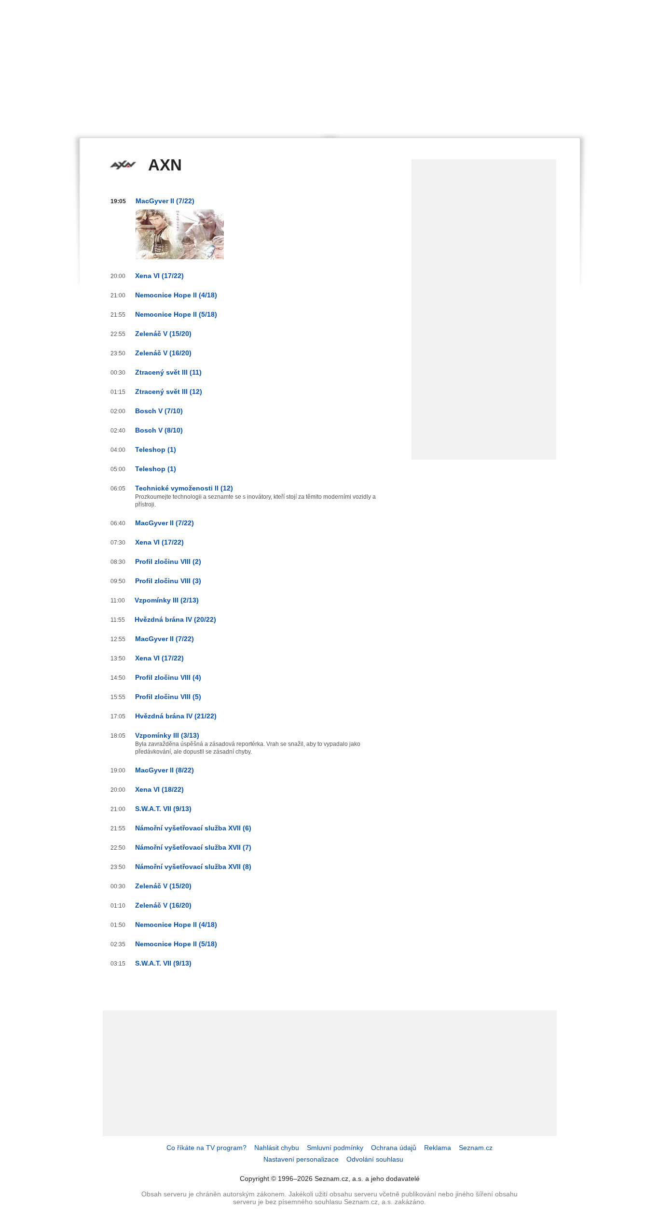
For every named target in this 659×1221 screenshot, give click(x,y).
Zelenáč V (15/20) (163, 333)
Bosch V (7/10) (159, 411)
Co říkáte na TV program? (206, 1147)
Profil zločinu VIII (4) (168, 677)
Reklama (437, 1147)
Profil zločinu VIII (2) (168, 561)
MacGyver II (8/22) (164, 770)
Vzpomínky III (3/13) (167, 735)
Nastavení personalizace (301, 1159)
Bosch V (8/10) (159, 430)
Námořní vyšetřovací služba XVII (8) (193, 866)
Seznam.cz (476, 1147)
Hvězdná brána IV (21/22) (176, 716)
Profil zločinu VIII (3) (168, 581)
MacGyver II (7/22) (165, 201)
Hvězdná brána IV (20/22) (175, 619)
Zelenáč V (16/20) (163, 353)
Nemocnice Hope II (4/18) (176, 295)
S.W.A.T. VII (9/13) (163, 809)
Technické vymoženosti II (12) (184, 488)
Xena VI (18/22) (159, 789)
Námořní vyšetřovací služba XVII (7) (193, 847)
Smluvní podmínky (335, 1147)
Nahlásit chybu (276, 1147)
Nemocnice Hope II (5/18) (176, 314)
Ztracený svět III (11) (168, 372)
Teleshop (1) (155, 449)
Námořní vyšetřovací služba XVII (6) (193, 828)
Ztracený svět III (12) (168, 391)
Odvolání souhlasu (374, 1159)
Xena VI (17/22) (159, 276)
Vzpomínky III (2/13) (167, 600)
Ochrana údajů (393, 1147)
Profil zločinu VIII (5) (168, 697)
